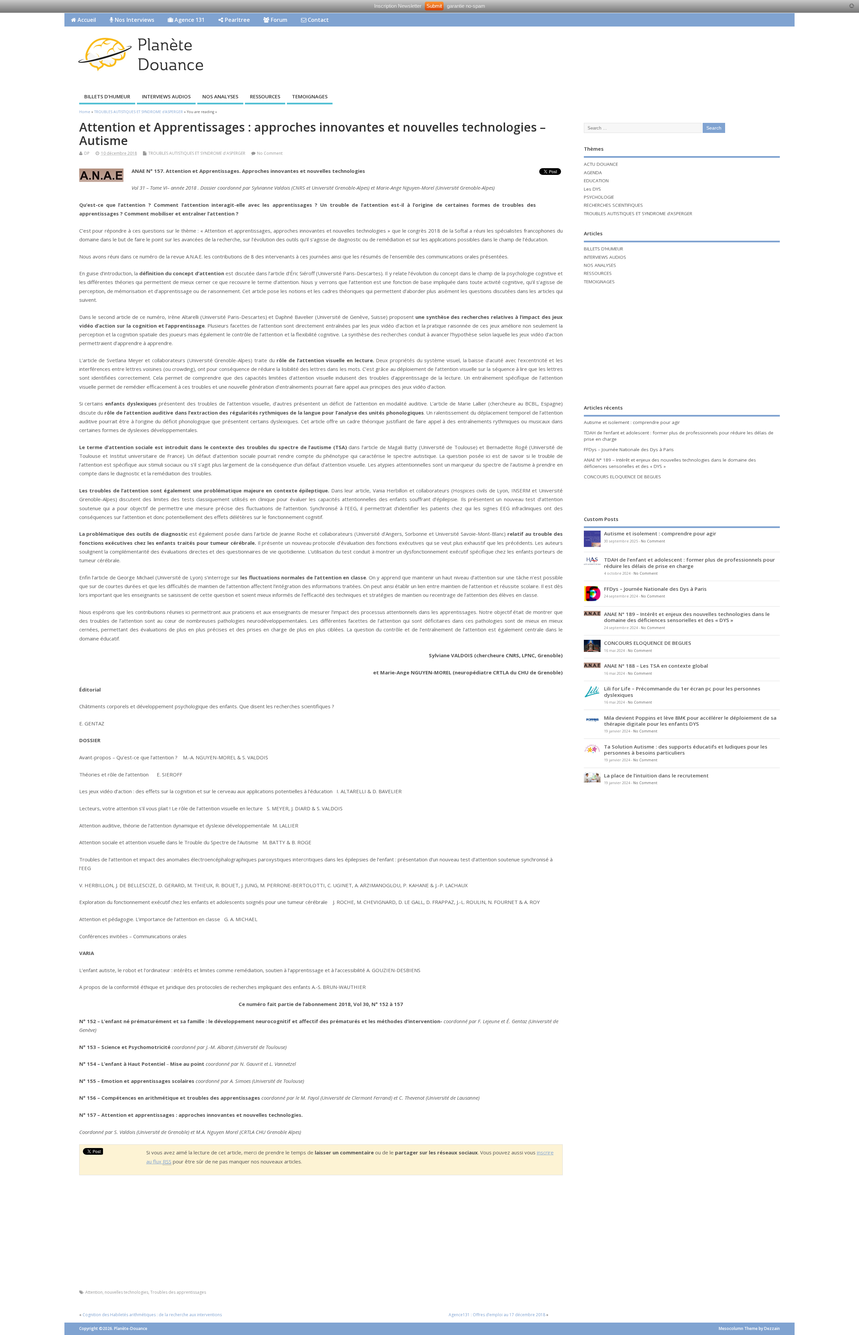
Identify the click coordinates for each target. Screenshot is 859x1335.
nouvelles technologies (126, 1292)
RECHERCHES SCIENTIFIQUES (613, 205)
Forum (278, 19)
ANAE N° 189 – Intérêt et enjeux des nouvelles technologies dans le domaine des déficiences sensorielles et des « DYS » (687, 617)
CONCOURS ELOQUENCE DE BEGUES (622, 477)
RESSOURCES (265, 96)
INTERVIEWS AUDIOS (166, 96)
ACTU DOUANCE (601, 164)
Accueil (86, 19)
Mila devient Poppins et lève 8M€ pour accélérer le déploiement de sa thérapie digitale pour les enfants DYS (690, 720)
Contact (317, 19)
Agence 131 (189, 19)
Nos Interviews (133, 19)
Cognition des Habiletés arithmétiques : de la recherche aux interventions (152, 1315)
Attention (94, 1292)
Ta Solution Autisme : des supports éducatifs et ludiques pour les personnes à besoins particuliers (685, 749)
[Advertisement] (667, 47)
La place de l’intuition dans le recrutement (656, 775)
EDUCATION (596, 181)
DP (87, 153)
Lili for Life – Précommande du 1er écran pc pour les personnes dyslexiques (682, 691)
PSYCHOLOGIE (599, 197)
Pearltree (236, 19)
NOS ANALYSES (220, 96)
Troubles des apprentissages (178, 1292)
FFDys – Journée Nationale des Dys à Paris (629, 449)
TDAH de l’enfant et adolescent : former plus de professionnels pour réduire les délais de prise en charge (689, 562)
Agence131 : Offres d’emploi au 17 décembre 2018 (497, 1315)
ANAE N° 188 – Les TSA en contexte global (656, 665)
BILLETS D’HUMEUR (107, 96)
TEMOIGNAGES (309, 96)
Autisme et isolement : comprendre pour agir (632, 422)
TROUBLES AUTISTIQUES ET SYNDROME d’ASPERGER (638, 213)
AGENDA (593, 173)
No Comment (270, 153)
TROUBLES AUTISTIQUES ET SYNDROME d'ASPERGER (196, 153)
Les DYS (592, 189)
